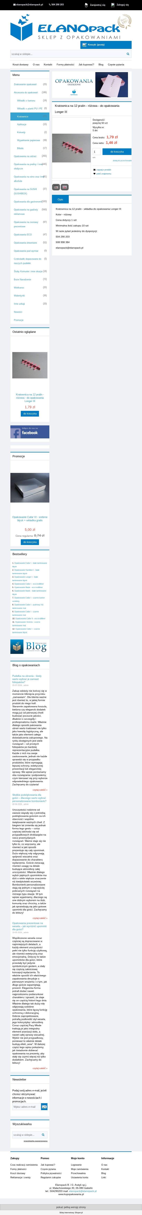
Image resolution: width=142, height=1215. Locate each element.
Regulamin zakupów (51, 1177)
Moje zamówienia (79, 1169)
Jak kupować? (48, 1165)
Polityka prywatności (51, 1173)
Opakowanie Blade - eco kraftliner (28, 587)
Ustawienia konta (79, 1177)
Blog (103, 1173)
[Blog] (29, 647)
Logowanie (76, 1165)
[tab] (60, 199)
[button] (102, 170)
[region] (92, 84)
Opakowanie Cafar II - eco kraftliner (30, 618)
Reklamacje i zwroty (20, 1177)
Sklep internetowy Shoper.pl (71, 1213)
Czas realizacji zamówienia (24, 1165)
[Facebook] (29, 432)
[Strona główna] (71, 26)
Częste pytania (48, 1169)
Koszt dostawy (17, 1173)
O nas (104, 1165)
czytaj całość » (40, 790)
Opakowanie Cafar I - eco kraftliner (29, 584)
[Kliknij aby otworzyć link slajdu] (92, 84)
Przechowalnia (78, 1173)
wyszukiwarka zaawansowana (35, 1141)
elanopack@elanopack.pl (83, 1191)
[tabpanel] (92, 228)
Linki (103, 1177)
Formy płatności (18, 1169)
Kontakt (105, 1169)
